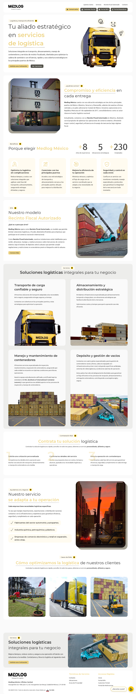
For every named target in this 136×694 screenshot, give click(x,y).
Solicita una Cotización (18, 66)
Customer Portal (89, 9)
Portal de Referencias (105, 685)
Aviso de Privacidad (75, 683)
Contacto (125, 4)
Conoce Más (14, 253)
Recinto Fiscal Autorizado (111, 4)
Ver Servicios (37, 66)
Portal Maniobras (120, 9)
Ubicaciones (73, 680)
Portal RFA (105, 9)
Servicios (98, 4)
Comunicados (73, 9)
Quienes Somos (88, 4)
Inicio (100, 678)
